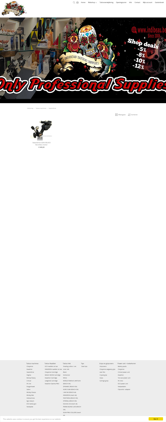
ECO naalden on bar (51, 366)
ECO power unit (123, 384)
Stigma (29, 375)
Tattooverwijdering (106, 2)
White (65, 378)
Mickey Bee (30, 395)
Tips (82, 363)
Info (130, 2)
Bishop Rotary (31, 378)
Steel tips (84, 366)
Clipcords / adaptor (124, 389)
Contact (137, 2)
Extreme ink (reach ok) (70, 404)
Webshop (91, 2)
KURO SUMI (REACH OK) (70, 389)
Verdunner (66, 375)
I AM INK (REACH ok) (69, 392)
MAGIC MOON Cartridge (52, 375)
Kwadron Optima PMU (52, 384)
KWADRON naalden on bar (53, 369)
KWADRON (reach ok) (70, 395)
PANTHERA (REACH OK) (70, 398)
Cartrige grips (104, 381)
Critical (29, 381)
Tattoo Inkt (67, 363)
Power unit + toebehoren (127, 363)
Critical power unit (124, 372)
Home (83, 2)
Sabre (28, 389)
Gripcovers (103, 366)
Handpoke (30, 407)
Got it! (156, 419)
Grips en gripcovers (106, 363)
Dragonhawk (31, 386)
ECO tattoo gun (31, 404)
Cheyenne (30, 366)
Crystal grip (103, 375)
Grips (101, 378)
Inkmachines (31, 398)
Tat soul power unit (124, 378)
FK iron (29, 384)
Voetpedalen (122, 386)
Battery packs (122, 366)
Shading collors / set (69, 366)
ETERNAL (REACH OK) (70, 401)
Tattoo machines (41, 108)
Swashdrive (30, 372)
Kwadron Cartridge (51, 378)
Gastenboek (159, 2)
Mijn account (147, 2)
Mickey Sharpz (31, 392)
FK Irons (120, 381)
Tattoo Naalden (50, 363)
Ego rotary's (30, 401)
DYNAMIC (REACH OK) (70, 386)
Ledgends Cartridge (51, 381)
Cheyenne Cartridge (51, 372)
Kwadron (29, 369)
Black (64, 372)
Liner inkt (66, 369)
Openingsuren (121, 2)
